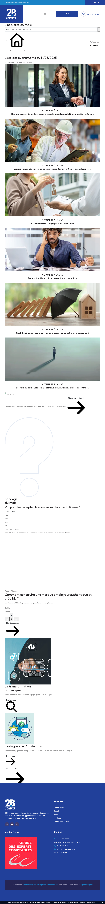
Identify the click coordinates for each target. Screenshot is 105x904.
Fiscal (56, 814)
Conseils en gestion (61, 821)
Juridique (57, 818)
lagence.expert (87, 885)
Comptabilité (59, 807)
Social (56, 811)
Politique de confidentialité (47, 885)
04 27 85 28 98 (62, 846)
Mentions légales (29, 885)
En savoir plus (90, 902)
